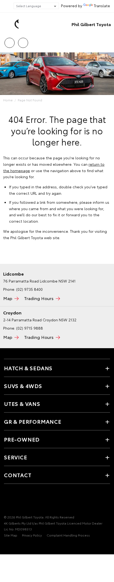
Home (8, 100)
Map (7, 298)
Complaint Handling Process (68, 535)
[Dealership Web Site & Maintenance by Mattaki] (14, 546)
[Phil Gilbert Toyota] (12, 24)
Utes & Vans (22, 403)
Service (15, 457)
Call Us (9, 41)
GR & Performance (33, 421)
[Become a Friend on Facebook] (7, 501)
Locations (23, 41)
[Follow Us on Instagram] (25, 501)
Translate (102, 5)
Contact (18, 475)
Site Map (10, 535)
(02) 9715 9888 (29, 328)
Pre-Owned (22, 439)
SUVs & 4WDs (23, 385)
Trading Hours (39, 298)
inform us (101, 202)
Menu (107, 41)
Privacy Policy (32, 535)
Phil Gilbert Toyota (91, 24)
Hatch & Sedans (28, 368)
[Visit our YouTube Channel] (16, 501)
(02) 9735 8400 (29, 289)
